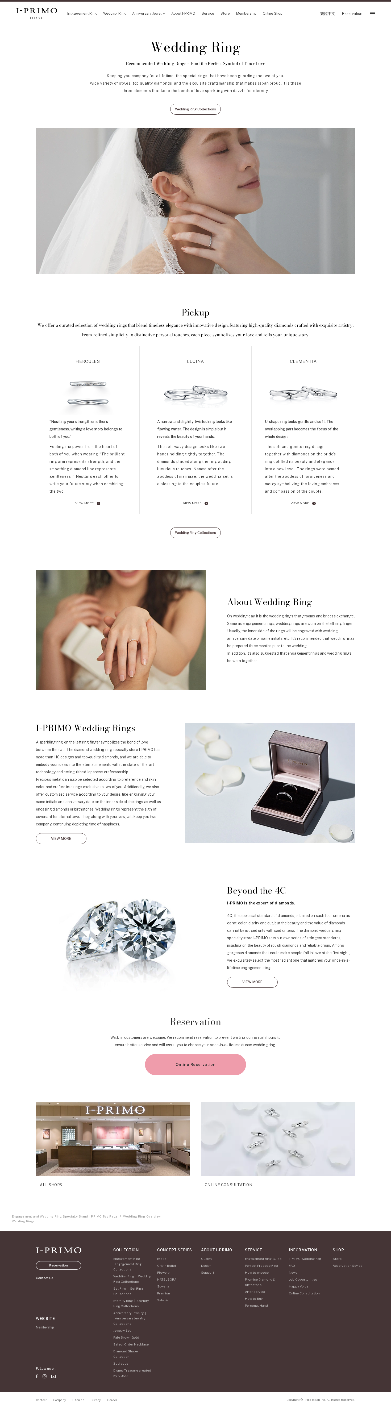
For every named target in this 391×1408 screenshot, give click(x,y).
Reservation (58, 1265)
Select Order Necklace (131, 1344)
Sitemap (78, 1400)
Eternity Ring (123, 1301)
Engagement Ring (126, 1259)
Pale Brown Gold (126, 1337)
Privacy (95, 1400)
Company (59, 1400)
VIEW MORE (85, 503)
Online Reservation (196, 1064)
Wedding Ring (123, 1276)
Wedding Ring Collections (195, 109)
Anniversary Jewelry (128, 1313)
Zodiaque (120, 1363)
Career (112, 1400)
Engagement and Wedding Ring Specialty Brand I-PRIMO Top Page (65, 1216)
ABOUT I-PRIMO (216, 1250)
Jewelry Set (122, 1330)
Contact (41, 1400)
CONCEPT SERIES (174, 1250)
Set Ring (119, 1288)
